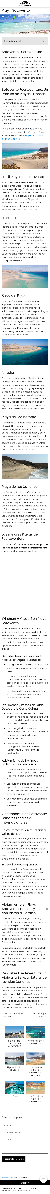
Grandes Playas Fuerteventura (39, 1014)
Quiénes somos (8, 1188)
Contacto (21, 1188)
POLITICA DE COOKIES (21, 1191)
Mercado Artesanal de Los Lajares (13, 1014)
